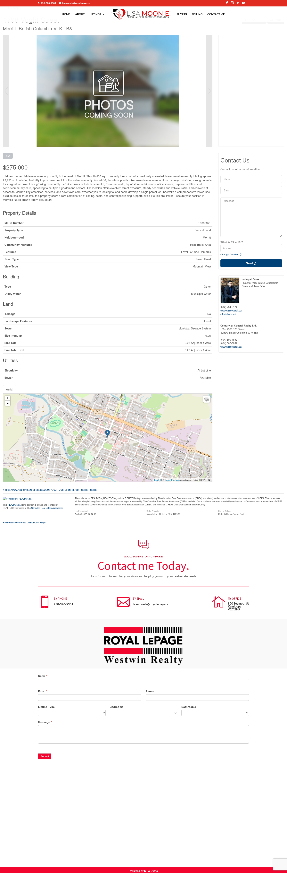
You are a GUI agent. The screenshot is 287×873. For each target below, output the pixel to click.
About (80, 14)
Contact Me (216, 14)
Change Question (230, 254)
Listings (95, 14)
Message (45, 722)
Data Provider (153, 510)
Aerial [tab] (9, 389)
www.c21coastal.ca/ (231, 310)
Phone (150, 691)
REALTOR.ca (14, 504)
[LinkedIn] (237, 3)
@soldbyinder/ (228, 314)
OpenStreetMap (172, 479)
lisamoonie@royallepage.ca (150, 604)
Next (209, 91)
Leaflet (157, 479)
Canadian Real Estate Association (47, 507)
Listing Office (224, 510)
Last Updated (81, 510)
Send (250, 263)
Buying (181, 14)
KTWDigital (151, 870)
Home (66, 14)
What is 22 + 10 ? (231, 242)
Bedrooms (116, 706)
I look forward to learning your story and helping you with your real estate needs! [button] (143, 576)
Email (42, 691)
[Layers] (206, 399)
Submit (44, 756)
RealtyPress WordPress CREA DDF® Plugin (24, 522)
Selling (197, 14)
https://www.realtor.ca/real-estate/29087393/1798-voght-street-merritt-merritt (50, 490)
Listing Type (46, 706)
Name (42, 675)
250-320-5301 (63, 604)
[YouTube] (243, 3)
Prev (6, 91)
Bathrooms (188, 706)
